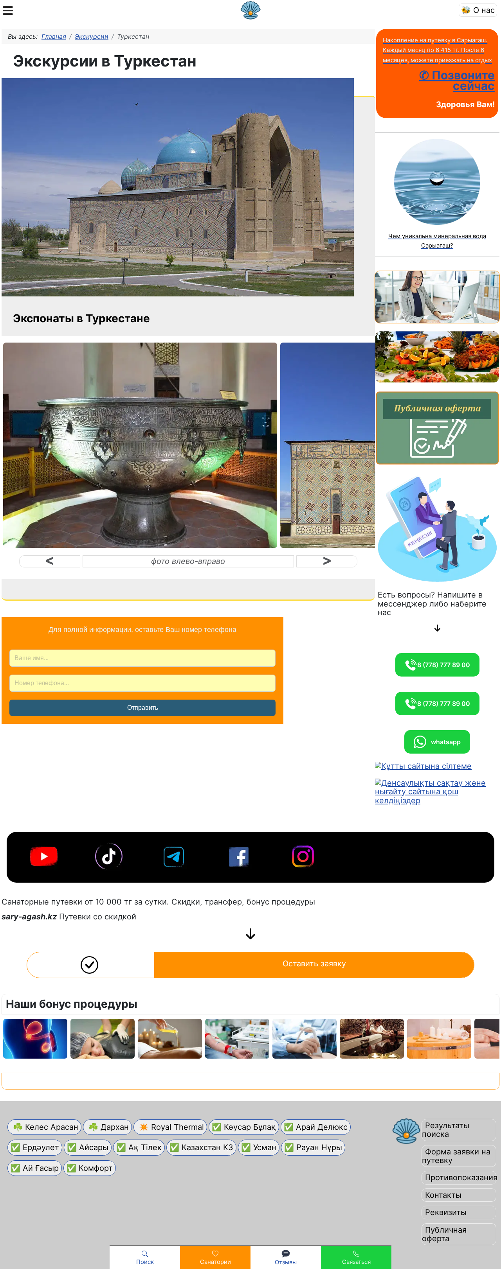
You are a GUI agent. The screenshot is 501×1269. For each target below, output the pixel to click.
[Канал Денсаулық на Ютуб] (44, 854)
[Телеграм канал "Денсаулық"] (174, 854)
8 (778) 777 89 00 (443, 665)
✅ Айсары (87, 1147)
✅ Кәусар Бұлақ (244, 1127)
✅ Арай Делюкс (316, 1127)
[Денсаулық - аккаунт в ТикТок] (109, 854)
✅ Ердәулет (35, 1147)
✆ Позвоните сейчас (457, 80)
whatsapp (443, 742)
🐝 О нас (478, 10)
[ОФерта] (437, 427)
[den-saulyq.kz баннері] (437, 791)
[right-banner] (437, 296)
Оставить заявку (314, 963)
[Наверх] (485, 1235)
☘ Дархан (107, 1127)
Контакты (443, 1195)
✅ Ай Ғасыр (35, 1168)
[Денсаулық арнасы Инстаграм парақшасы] (304, 854)
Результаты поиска (445, 1130)
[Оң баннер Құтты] (423, 765)
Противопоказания (461, 1177)
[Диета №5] (437, 356)
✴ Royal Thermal (170, 1127)
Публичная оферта (444, 1234)
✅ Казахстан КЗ (201, 1147)
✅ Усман (258, 1147)
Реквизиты (446, 1212)
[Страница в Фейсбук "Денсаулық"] (239, 854)
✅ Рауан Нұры (313, 1147)
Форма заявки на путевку (456, 1156)
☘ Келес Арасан (44, 1127)
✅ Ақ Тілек (139, 1147)
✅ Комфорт (90, 1168)
